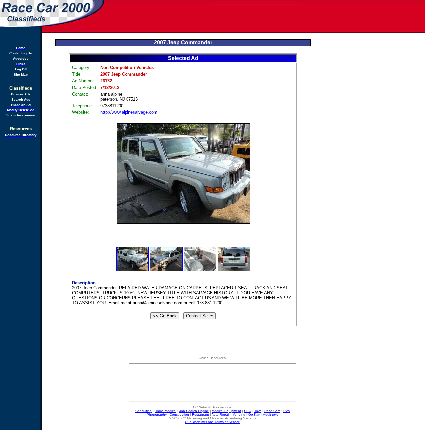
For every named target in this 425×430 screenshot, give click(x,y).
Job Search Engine (194, 411)
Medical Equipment (226, 411)
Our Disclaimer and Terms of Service (212, 422)
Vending (239, 414)
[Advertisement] (265, 17)
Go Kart (254, 414)
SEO (247, 411)
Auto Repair (221, 414)
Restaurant (200, 414)
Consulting (143, 411)
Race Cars (272, 411)
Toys (257, 411)
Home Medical (165, 411)
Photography (157, 414)
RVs (286, 411)
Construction (179, 414)
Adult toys (270, 414)
